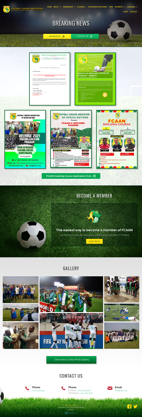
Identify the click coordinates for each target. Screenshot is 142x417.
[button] (94, 241)
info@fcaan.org (121, 390)
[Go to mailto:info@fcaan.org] (111, 390)
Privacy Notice (68, 405)
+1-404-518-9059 (86, 393)
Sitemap (76, 405)
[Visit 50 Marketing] (71, 412)
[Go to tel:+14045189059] (28, 390)
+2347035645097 (84, 390)
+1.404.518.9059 (38, 390)
